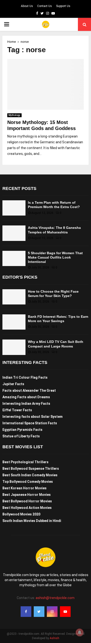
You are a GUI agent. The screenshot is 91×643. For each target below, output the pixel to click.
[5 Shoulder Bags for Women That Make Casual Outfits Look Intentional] (13, 258)
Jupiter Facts (13, 384)
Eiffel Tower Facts (17, 410)
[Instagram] (52, 611)
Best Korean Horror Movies (24, 488)
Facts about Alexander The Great (29, 390)
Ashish (54, 638)
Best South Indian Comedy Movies (30, 475)
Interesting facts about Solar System (32, 417)
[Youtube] (65, 611)
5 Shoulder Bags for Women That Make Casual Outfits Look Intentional (55, 257)
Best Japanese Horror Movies (26, 495)
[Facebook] (26, 611)
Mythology (14, 115)
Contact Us (44, 6)
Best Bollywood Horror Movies (27, 501)
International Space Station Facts (29, 423)
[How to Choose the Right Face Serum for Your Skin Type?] (13, 296)
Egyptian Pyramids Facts (22, 430)
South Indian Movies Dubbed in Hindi (31, 521)
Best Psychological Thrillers (25, 462)
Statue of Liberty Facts (21, 436)
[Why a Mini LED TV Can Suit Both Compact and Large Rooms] (13, 347)
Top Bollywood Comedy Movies (27, 482)
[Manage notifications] (79, 632)
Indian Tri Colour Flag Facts (25, 377)
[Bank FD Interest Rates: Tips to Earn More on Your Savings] (13, 322)
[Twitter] (39, 611)
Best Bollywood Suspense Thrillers (30, 468)
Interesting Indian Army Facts (26, 403)
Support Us (63, 6)
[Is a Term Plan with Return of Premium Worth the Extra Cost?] (13, 208)
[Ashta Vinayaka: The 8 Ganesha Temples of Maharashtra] (13, 233)
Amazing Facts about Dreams (26, 397)
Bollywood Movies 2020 (21, 514)
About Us (27, 6)
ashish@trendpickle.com (55, 598)
